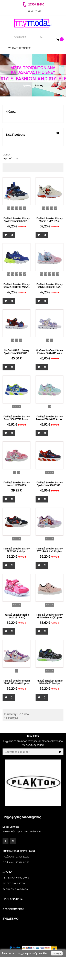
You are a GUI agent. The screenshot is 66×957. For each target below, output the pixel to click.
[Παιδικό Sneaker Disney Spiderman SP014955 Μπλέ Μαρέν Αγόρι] (16, 191)
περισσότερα (10, 158)
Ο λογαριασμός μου (13, 909)
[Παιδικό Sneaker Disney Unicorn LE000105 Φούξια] (16, 455)
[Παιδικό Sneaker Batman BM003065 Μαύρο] (49, 653)
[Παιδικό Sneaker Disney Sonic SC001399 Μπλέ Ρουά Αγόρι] (16, 257)
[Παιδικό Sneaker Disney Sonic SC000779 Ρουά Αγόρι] (16, 389)
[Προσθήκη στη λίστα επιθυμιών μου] (6, 235)
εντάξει (57, 953)
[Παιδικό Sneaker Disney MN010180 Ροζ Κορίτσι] (49, 587)
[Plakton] (33, 782)
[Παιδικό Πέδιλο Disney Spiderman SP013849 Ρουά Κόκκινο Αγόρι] (16, 323)
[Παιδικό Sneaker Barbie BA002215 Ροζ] (16, 587)
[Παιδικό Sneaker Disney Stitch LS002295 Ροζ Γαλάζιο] (49, 257)
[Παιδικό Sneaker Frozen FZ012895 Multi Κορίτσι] (16, 653)
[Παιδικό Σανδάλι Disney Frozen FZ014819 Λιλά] (49, 323)
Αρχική (27, 85)
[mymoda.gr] (33, 23)
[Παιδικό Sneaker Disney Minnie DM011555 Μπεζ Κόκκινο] (49, 191)
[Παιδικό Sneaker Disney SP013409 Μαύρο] (16, 521)
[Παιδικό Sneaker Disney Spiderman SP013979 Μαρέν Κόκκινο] (49, 455)
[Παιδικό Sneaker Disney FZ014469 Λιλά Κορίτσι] (49, 521)
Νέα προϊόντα (15, 134)
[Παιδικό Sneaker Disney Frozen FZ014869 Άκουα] (49, 389)
